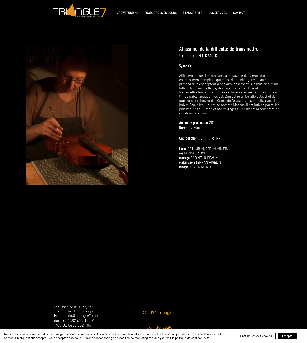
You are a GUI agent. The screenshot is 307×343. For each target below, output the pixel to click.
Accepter (287, 336)
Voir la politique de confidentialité (187, 338)
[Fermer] (301, 336)
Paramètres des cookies (256, 336)
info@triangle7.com (82, 316)
